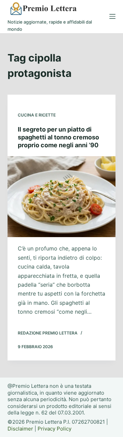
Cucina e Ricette (37, 115)
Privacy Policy (54, 428)
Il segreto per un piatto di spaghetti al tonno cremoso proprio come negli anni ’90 (58, 137)
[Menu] (112, 16)
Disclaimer (20, 428)
